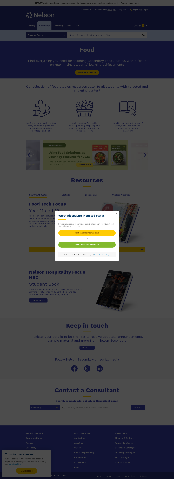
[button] (116, 213)
